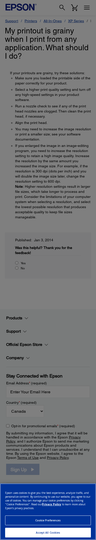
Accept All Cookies (48, 532)
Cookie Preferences (48, 520)
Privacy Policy (51, 504)
